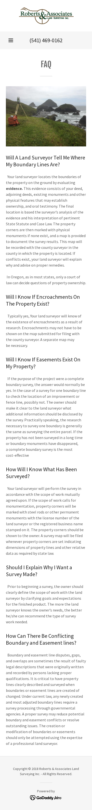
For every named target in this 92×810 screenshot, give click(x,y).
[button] (11, 40)
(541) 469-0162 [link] (46, 40)
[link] (46, 16)
